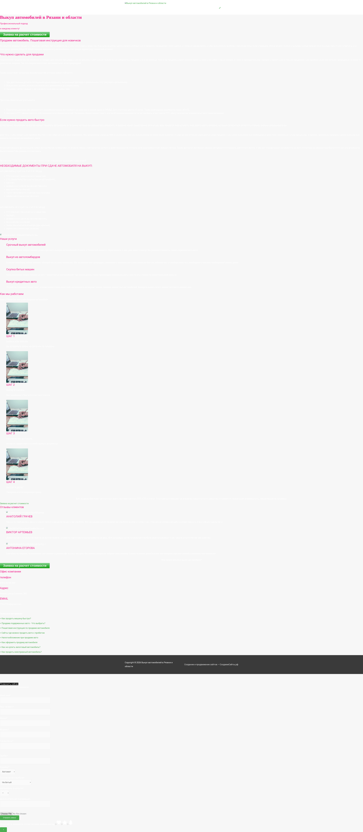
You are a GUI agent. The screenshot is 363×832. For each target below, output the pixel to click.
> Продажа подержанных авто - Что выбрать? (22, 623)
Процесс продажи (179, 8)
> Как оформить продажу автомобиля (18, 642)
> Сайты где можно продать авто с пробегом (22, 633)
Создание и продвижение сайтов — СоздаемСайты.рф (211, 664)
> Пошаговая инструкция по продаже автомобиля (25, 628)
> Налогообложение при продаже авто (19, 637)
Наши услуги (157, 8)
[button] (14, 503)
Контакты (209, 8)
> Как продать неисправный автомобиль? (21, 652)
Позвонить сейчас (9, 684)
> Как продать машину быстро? (15, 618)
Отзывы (196, 8)
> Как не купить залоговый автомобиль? (20, 647)
